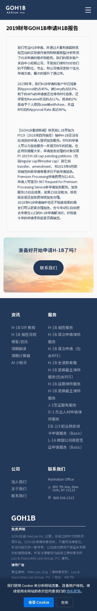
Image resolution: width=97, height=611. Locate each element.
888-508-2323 (63, 497)
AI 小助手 (19, 362)
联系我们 (48, 268)
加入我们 (18, 481)
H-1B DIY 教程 (23, 327)
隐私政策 (74, 591)
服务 (52, 315)
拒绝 (64, 602)
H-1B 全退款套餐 (62, 362)
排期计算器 (20, 355)
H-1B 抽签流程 (23, 334)
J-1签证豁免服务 (62, 405)
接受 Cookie (39, 602)
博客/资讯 (19, 341)
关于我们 (18, 488)
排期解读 (18, 348)
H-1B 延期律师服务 (64, 383)
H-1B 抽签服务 (60, 327)
